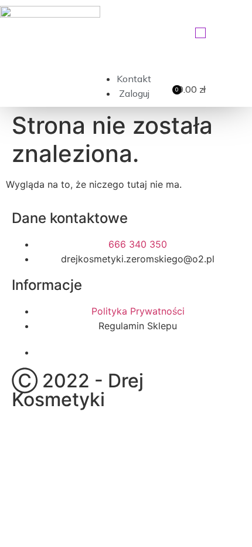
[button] (200, 33)
